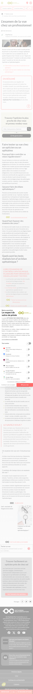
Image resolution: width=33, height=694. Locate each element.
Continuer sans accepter (8, 385)
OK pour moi (25, 385)
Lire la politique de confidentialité (10, 339)
